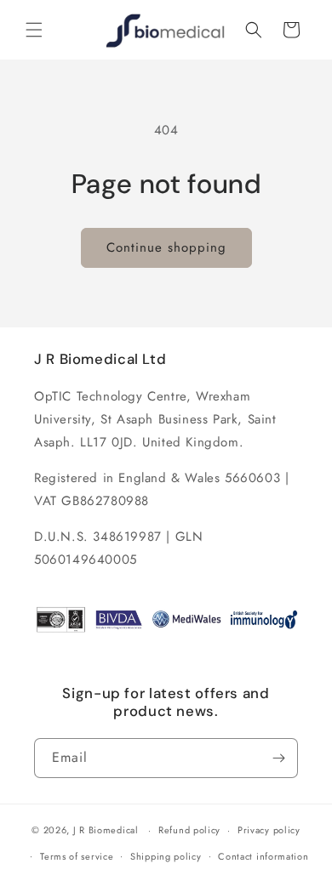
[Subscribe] (278, 758)
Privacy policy (269, 830)
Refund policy (189, 830)
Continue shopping (166, 247)
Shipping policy (166, 856)
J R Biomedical (106, 830)
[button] (34, 29)
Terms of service (76, 856)
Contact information (263, 856)
